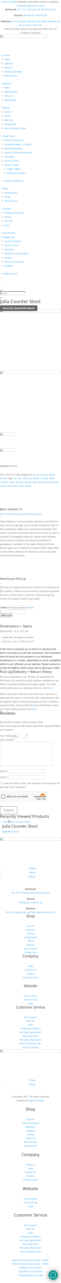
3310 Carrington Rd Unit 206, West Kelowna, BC (35, 21)
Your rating (6, 735)
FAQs (30, 1024)
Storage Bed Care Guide (30, 1275)
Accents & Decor (12, 241)
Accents (6, 55)
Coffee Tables (14, 168)
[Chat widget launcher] (53, 1275)
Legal (30, 1003)
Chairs (7, 115)
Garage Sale (8, 237)
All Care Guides (31, 1047)
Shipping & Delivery (30, 1028)
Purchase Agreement (30, 1032)
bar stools (34, 478)
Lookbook (30, 1138)
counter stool (47, 478)
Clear (31, 607)
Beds (7, 87)
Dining (5, 107)
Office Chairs (11, 200)
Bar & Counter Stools (15, 128)
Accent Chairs (11, 160)
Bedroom (7, 83)
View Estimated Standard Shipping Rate (21, 514)
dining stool (44, 482)
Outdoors (31, 1130)
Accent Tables (11, 164)
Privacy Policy (31, 995)
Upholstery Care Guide (30, 1271)
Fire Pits (8, 221)
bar (15, 478)
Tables (7, 111)
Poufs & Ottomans (13, 180)
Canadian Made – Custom (17, 144)
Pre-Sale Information (30, 1039)
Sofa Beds (9, 156)
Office (5, 188)
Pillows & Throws (13, 71)
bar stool (23, 478)
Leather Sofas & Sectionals (18, 152)
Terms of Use (30, 999)
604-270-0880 (9, 1)
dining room (30, 482)
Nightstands (10, 91)
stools (28, 485)
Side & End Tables (16, 173)
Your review (7, 739)
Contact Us (30, 969)
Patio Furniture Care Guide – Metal (30, 1263)
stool (21, 485)
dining (19, 482)
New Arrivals (8, 232)
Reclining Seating (13, 148)
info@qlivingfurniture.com (30, 5)
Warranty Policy (30, 1036)
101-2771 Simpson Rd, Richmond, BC (36, 9)
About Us (30, 1164)
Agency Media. (37, 1100)
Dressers (9, 95)
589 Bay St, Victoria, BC (35, 15)
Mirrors (8, 67)
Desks (7, 196)
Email (4, 777)
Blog (30, 966)
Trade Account (9, 273)
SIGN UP (37, 25)
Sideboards (10, 124)
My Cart (30, 1020)
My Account (30, 1017)
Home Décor (10, 75)
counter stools (7, 482)
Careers (30, 973)
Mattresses (10, 99)
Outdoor (6, 208)
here (50, 687)
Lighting (8, 63)
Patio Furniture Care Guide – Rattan (30, 1260)
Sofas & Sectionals (13, 140)
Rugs (7, 59)
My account (25, 25)
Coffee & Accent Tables (16, 253)
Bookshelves (10, 192)
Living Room (8, 136)
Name (4, 771)
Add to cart (6, 615)
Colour (3, 607)
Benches (8, 120)
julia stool (12, 485)
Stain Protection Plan (30, 1043)
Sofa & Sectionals (31, 1123)
